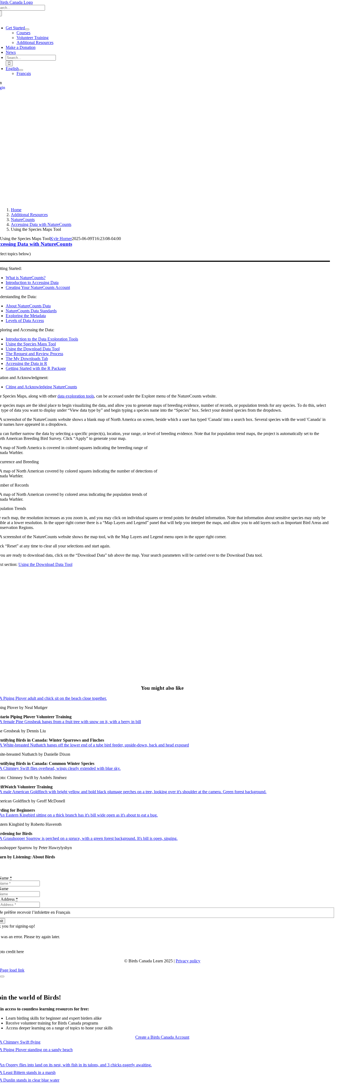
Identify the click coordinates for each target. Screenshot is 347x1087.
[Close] (2, 976)
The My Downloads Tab (27, 358)
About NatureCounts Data (28, 306)
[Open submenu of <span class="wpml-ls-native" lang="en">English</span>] (21, 70)
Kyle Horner (61, 238)
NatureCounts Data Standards (31, 310)
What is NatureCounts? (26, 277)
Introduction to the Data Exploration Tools (42, 339)
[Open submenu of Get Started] (27, 29)
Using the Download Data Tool (33, 348)
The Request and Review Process (34, 353)
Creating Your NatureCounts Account (38, 287)
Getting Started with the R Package (36, 368)
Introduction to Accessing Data (32, 282)
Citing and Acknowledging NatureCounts (41, 387)
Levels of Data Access (25, 320)
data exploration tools (75, 396)
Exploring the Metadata (26, 315)
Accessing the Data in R (26, 363)
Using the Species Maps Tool (31, 344)
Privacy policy (188, 961)
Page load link (12, 970)
